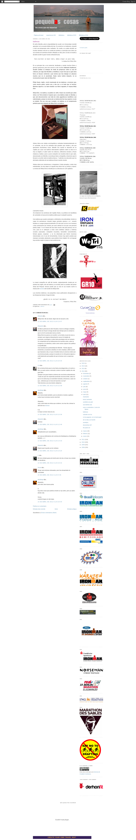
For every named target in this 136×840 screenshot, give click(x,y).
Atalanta (40, 316)
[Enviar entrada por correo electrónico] (53, 304)
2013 (83, 368)
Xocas (39, 467)
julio (84, 386)
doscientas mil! (87, 425)
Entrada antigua (71, 509)
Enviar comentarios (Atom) (48, 512)
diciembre (86, 373)
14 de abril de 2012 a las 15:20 (50, 451)
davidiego (40, 390)
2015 (83, 363)
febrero (85, 433)
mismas (47, 405)
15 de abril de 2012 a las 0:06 (49, 475)
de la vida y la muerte (89, 420)
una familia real (87, 404)
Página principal (38, 35)
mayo (85, 392)
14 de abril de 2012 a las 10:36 (50, 414)
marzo (85, 431)
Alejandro (40, 326)
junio (84, 389)
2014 (83, 366)
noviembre (86, 376)
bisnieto (41, 288)
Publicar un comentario (39, 506)
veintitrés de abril (88, 402)
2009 (83, 444)
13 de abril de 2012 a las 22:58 (50, 385)
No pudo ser (86, 427)
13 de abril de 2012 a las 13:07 (50, 321)
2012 (83, 371)
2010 (83, 442)
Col (39, 365)
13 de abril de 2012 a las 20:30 (50, 361)
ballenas (36, 41)
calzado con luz (87, 414)
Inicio (56, 509)
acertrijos (85, 422)
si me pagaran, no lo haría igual (92, 417)
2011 (83, 439)
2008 (83, 447)
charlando (86, 397)
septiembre (86, 381)
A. (38, 455)
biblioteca (61, 35)
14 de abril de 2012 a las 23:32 (50, 463)
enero (85, 436)
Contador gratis (83, 47)
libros (42, 306)
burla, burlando (87, 399)
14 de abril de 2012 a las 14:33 (50, 441)
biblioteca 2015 (71, 35)
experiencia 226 (51, 35)
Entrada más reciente (39, 509)
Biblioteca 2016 (83, 35)
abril (84, 394)
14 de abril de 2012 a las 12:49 (50, 424)
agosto (85, 384)
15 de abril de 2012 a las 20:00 (50, 502)
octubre (85, 378)
